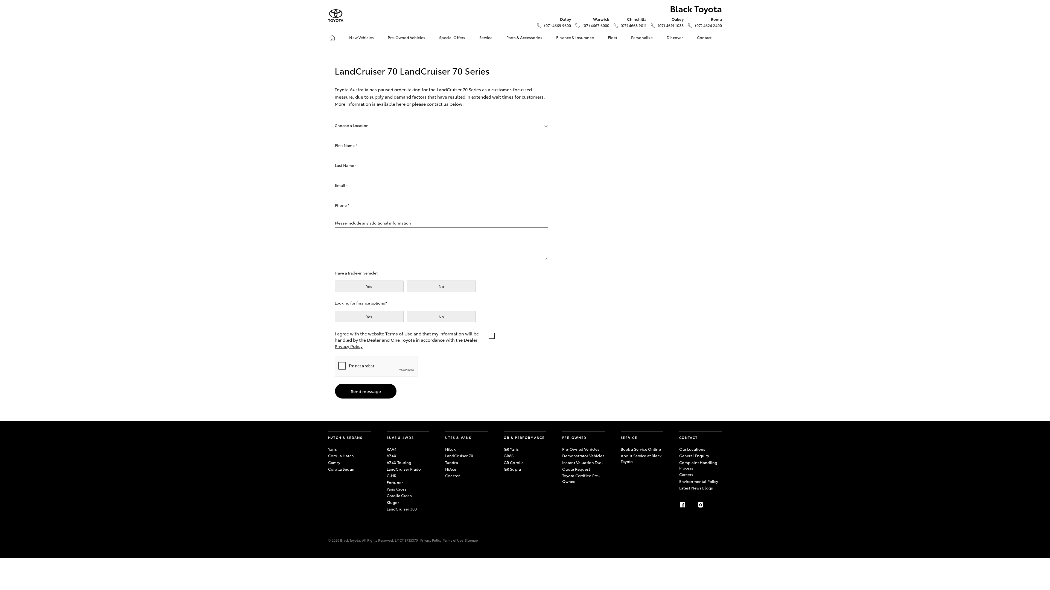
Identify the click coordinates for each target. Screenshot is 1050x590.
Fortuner (395, 482)
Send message (366, 391)
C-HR (392, 475)
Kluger (393, 502)
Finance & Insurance (575, 37)
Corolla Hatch (341, 455)
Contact (704, 37)
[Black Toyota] (335, 15)
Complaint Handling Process (698, 465)
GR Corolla (514, 462)
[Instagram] (700, 505)
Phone (342, 205)
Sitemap (471, 540)
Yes (369, 286)
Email (341, 185)
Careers (686, 474)
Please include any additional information (373, 223)
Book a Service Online (641, 449)
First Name (346, 145)
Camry (334, 462)
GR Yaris (511, 449)
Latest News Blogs (696, 488)
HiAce (450, 469)
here (401, 104)
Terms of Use (398, 333)
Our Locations (692, 449)
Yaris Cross (397, 489)
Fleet (612, 37)
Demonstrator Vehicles (583, 455)
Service (485, 37)
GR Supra (512, 469)
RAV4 (392, 449)
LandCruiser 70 (459, 455)
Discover (675, 37)
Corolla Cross (399, 495)
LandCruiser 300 (402, 509)
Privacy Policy (349, 346)
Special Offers (452, 37)
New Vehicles (361, 37)
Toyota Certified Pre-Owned (581, 478)
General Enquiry (694, 455)
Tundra (451, 462)
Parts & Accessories (524, 37)
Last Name (346, 165)
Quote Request (576, 469)
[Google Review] (718, 505)
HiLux (450, 449)
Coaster (452, 475)
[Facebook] (682, 505)
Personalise (642, 37)
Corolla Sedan (341, 469)
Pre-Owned (574, 437)
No (441, 286)
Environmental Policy (698, 481)
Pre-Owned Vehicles (406, 37)
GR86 (509, 455)
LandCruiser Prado (404, 469)
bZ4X (391, 455)
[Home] (332, 38)
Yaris (332, 449)
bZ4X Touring (399, 462)
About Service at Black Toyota (641, 458)
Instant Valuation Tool (582, 462)
